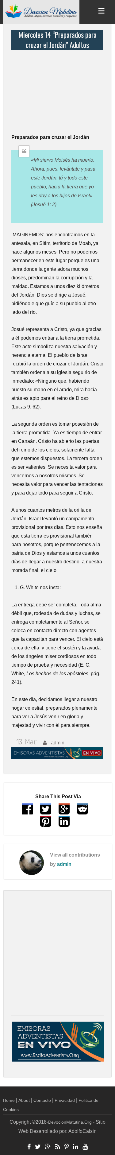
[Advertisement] (58, 88)
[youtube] (85, 1147)
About (24, 1100)
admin (64, 864)
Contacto (42, 1100)
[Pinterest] (66, 1147)
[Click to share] (64, 811)
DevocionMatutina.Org (70, 1122)
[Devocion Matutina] (41, 10)
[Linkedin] (75, 1147)
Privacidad (65, 1100)
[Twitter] (38, 1147)
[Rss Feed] (57, 1147)
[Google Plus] (48, 1147)
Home (9, 1100)
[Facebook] (29, 1147)
